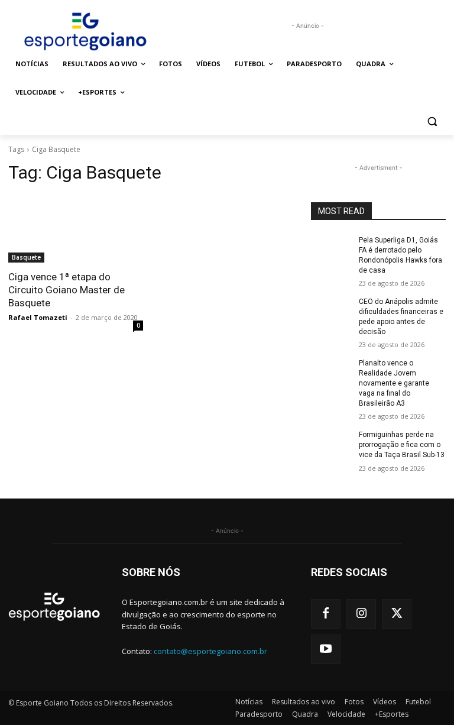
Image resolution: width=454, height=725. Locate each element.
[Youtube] (325, 649)
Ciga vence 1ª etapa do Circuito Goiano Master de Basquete (66, 290)
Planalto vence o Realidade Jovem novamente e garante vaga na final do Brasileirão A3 (394, 383)
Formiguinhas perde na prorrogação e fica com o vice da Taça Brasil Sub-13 (402, 445)
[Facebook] (325, 614)
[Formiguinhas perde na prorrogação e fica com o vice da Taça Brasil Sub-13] (331, 444)
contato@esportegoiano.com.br (210, 651)
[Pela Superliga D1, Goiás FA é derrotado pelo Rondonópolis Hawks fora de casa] (331, 249)
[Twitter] (396, 614)
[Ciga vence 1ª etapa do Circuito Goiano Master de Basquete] (75, 229)
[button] (432, 121)
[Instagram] (361, 614)
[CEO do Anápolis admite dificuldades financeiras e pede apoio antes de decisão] (331, 311)
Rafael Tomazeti (37, 317)
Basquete (26, 257)
